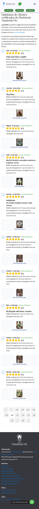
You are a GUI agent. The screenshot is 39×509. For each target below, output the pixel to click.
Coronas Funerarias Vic (8, 490)
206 (23, 409)
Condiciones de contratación (10, 476)
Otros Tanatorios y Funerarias (11, 499)
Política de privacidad (8, 473)
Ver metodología (19, 32)
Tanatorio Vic (10, 4)
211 (17, 415)
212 (23, 415)
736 (23, 420)
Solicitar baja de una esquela (10, 481)
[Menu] (34, 3)
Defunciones (19, 10)
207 (28, 409)
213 (29, 415)
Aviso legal (4, 466)
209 (7, 415)
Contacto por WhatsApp (9, 484)
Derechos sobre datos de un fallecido (13, 479)
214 (34, 415)
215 (12, 420)
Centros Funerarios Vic (8, 493)
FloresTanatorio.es (17, 452)
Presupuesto (30, 10)
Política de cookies (7, 471)
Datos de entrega (7, 468)
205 (17, 409)
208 (34, 409)
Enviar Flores (8, 10)
